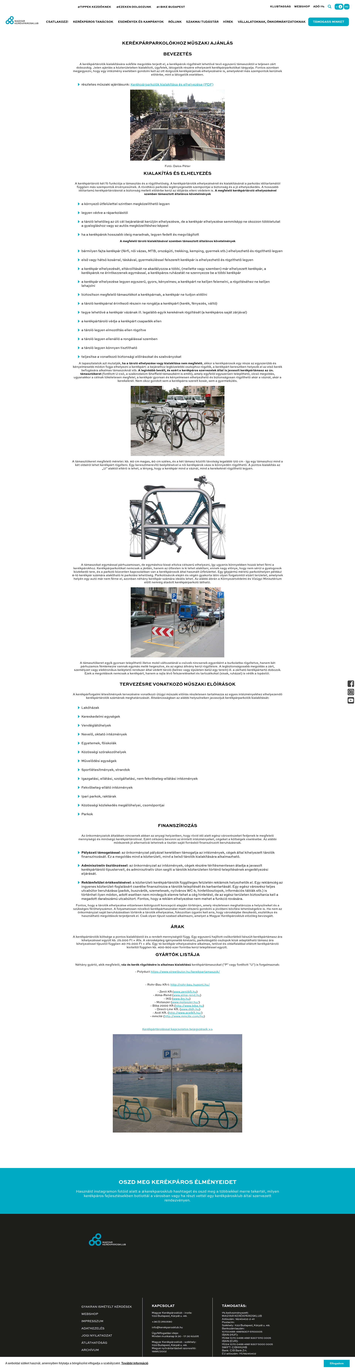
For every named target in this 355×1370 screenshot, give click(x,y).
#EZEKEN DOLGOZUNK (133, 7)
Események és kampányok (141, 22)
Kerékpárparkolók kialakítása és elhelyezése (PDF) (172, 84)
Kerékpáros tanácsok (93, 22)
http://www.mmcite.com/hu (184, 1016)
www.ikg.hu (181, 998)
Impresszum (92, 1321)
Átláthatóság (94, 1343)
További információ (134, 1363)
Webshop (302, 6)
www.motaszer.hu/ (185, 1002)
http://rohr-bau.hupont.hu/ (190, 984)
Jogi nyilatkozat (96, 1335)
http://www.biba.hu (189, 1005)
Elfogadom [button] (337, 1363)
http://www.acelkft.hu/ (185, 1012)
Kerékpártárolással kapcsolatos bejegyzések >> (177, 1029)
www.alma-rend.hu (186, 995)
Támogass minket (328, 22)
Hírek (228, 22)
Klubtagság (280, 6)
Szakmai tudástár (202, 22)
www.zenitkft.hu (185, 991)
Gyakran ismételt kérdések (106, 1307)
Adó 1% (318, 6)
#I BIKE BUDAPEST (170, 7)
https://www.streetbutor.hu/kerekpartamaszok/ (185, 971)
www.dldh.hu (190, 1009)
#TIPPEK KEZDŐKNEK (94, 7)
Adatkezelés (92, 1328)
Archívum (90, 1350)
